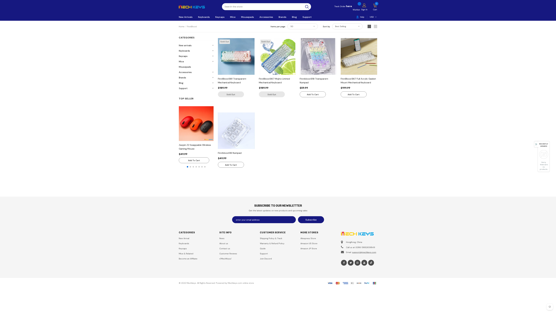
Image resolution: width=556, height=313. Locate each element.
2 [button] (190, 167)
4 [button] (196, 167)
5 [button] (199, 167)
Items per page (278, 26)
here (349, 6)
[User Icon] (364, 5)
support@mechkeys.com (364, 252)
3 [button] (193, 167)
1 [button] (187, 167)
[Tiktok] (371, 263)
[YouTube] (364, 263)
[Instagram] (357, 263)
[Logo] (198, 6)
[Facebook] (344, 263)
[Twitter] (351, 263)
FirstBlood (192, 26)
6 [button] (202, 167)
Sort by (326, 26)
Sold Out (231, 94)
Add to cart (194, 160)
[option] (196, 134)
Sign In (364, 9)
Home (181, 26)
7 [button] (205, 167)
